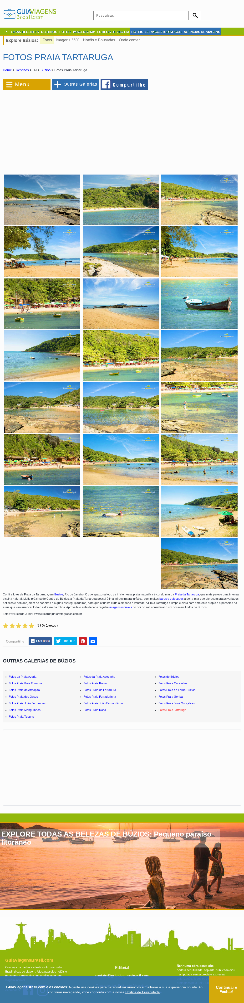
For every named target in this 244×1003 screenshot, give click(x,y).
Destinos (22, 70)
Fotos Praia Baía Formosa (25, 683)
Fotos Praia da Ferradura (100, 690)
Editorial (122, 968)
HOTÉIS (137, 32)
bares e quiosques (171, 598)
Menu (22, 84)
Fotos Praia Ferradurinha (100, 696)
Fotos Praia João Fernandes (27, 703)
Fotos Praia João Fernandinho (103, 703)
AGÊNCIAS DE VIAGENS (202, 32)
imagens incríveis (120, 607)
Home (7, 70)
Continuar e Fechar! (226, 989)
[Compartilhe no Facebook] (124, 84)
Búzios (46, 70)
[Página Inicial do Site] (6, 32)
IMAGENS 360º (84, 32)
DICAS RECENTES (25, 32)
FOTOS (65, 32)
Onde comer (129, 40)
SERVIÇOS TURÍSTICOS (163, 32)
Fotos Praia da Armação (24, 690)
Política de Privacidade (142, 992)
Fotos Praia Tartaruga (172, 710)
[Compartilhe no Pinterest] (83, 641)
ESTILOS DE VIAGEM (113, 32)
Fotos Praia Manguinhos (25, 710)
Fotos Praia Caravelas (172, 683)
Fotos (47, 40)
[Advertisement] (55, 129)
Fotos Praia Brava (95, 683)
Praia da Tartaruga (187, 594)
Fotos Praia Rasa (95, 710)
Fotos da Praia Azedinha (99, 676)
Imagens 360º (67, 40)
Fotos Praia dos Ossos (23, 696)
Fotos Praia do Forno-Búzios (176, 690)
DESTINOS (49, 32)
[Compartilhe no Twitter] (65, 641)
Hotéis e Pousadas (99, 40)
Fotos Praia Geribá (170, 696)
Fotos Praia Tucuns (21, 716)
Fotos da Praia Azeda (22, 676)
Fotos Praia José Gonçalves (176, 703)
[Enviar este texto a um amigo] (92, 641)
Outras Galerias (80, 84)
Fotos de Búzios (168, 676)
